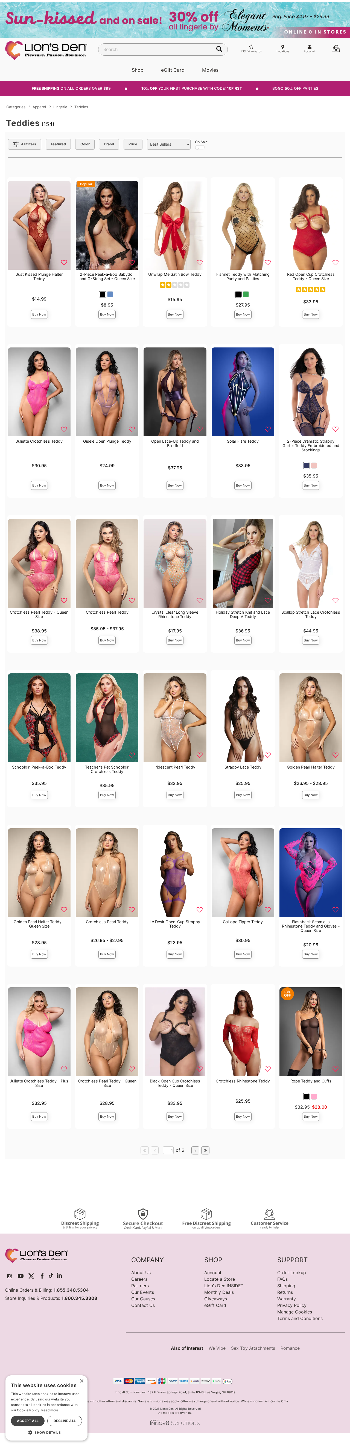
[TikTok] (51, 1276)
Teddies (81, 107)
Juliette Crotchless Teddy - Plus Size (39, 1083)
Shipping (286, 1285)
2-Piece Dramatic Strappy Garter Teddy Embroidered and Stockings (310, 445)
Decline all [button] (65, 1421)
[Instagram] (9, 1276)
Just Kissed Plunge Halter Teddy (39, 276)
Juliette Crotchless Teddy (39, 441)
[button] (103, 294)
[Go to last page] (205, 1150)
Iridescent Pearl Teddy (174, 767)
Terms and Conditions (300, 1318)
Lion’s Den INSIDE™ (224, 1285)
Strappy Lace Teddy (242, 767)
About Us (141, 1272)
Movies (210, 70)
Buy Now (39, 314)
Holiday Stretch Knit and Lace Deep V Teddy (243, 614)
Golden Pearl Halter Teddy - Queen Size (39, 923)
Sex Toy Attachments (253, 1348)
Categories (15, 107)
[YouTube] (20, 1276)
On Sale (201, 142)
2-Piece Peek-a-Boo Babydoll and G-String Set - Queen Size (107, 276)
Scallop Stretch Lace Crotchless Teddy (310, 614)
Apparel (39, 107)
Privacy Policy (292, 1305)
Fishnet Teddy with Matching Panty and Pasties (243, 276)
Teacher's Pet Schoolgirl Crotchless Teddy (107, 769)
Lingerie (60, 107)
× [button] (81, 1381)
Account (212, 1272)
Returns (285, 1292)
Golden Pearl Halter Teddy (311, 767)
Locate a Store (219, 1279)
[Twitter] (31, 1276)
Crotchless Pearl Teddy (107, 612)
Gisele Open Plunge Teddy (107, 441)
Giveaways (215, 1298)
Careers (139, 1279)
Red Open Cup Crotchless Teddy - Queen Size (311, 276)
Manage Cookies (294, 1312)
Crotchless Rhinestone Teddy (243, 1081)
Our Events (142, 1292)
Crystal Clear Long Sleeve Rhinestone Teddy (174, 614)
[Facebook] (42, 1276)
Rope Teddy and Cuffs (310, 1081)
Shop (138, 70)
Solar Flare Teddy (243, 441)
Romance (290, 1348)
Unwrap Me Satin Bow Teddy (175, 274)
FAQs (282, 1279)
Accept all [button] (28, 1421)
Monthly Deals (219, 1292)
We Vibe (217, 1348)
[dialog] (46, 1408)
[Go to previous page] (155, 1150)
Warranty (286, 1298)
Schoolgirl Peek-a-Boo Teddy (39, 767)
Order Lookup (291, 1272)
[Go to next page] (195, 1150)
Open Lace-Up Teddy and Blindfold (175, 443)
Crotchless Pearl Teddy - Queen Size (39, 614)
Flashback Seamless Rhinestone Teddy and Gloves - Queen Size (311, 926)
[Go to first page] (145, 1150)
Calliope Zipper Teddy (243, 921)
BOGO (295, 88)
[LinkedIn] (59, 1276)
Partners (140, 1285)
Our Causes (143, 1298)
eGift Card (173, 70)
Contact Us (143, 1305)
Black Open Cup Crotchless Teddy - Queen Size (175, 1083)
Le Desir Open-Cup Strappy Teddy (175, 923)
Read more (50, 1410)
